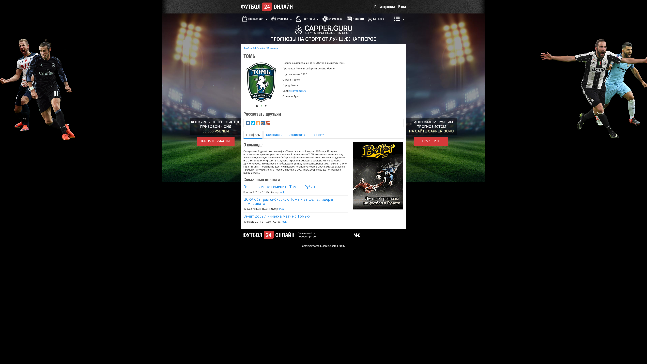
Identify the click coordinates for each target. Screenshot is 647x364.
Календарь (274, 135)
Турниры (282, 18)
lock (282, 192)
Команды (272, 48)
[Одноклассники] (258, 123)
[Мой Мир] (263, 123)
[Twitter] (253, 123)
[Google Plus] (268, 123)
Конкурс (378, 18)
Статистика (296, 135)
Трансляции (255, 18)
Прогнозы (308, 18)
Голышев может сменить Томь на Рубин (279, 187)
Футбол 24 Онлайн (254, 48)
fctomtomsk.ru (297, 90)
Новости (358, 18)
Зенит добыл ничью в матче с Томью (276, 216)
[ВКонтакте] (248, 123)
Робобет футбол (307, 236)
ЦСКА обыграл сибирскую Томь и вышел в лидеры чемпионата (288, 201)
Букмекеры (335, 18)
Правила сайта (306, 233)
